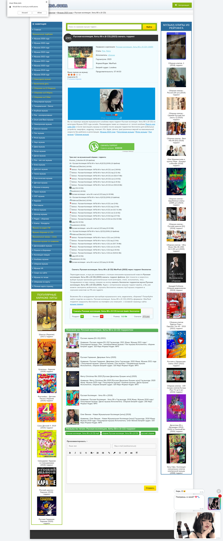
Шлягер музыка (40, 214)
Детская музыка (40, 183)
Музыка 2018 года (41, 75)
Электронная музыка (43, 124)
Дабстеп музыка (41, 169)
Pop (103, 51)
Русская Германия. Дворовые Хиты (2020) (98, 357)
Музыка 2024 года (41, 48)
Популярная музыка (125, 132)
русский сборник (147, 433)
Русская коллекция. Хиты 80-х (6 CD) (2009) (134, 47)
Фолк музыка (39, 138)
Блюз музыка (39, 165)
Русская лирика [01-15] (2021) (93, 338)
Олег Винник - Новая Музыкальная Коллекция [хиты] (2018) (105, 414)
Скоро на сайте (40, 273)
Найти (149, 27)
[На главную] (49, 5)
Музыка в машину (41, 187)
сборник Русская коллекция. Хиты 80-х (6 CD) (120, 433)
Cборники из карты (42, 282)
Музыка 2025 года (41, 43)
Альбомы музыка (41, 259)
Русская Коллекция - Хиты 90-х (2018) (96, 395)
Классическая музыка (43, 178)
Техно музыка (40, 174)
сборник (111, 55)
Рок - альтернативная (43, 115)
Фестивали (38, 205)
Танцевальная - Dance (43, 106)
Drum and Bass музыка (43, 120)
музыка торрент (76, 304)
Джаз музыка (39, 147)
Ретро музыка (141, 132)
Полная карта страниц (43, 286)
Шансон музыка (40, 129)
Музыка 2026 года (41, 39)
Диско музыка (40, 156)
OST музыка (39, 196)
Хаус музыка (39, 142)
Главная (37, 30)
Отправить (150, 488)
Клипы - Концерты (41, 223)
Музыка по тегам (41, 277)
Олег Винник (132, 421)
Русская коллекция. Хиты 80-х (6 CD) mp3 (82, 433)
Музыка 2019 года (41, 70)
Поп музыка (39, 133)
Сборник (126, 401)
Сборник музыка (82, 134)
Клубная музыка (41, 111)
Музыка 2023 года (107, 132)
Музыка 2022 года (41, 57)
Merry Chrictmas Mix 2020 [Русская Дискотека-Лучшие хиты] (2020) (108, 376)
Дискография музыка (43, 246)
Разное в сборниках (42, 250)
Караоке (37, 201)
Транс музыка (40, 192)
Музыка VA (38, 268)
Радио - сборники (41, 219)
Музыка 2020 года (41, 66)
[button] (69, 452)
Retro (108, 51)
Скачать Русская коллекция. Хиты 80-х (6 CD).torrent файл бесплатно (106, 311)
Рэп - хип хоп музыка (43, 160)
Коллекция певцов (42, 255)
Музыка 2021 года (41, 61)
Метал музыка (40, 210)
